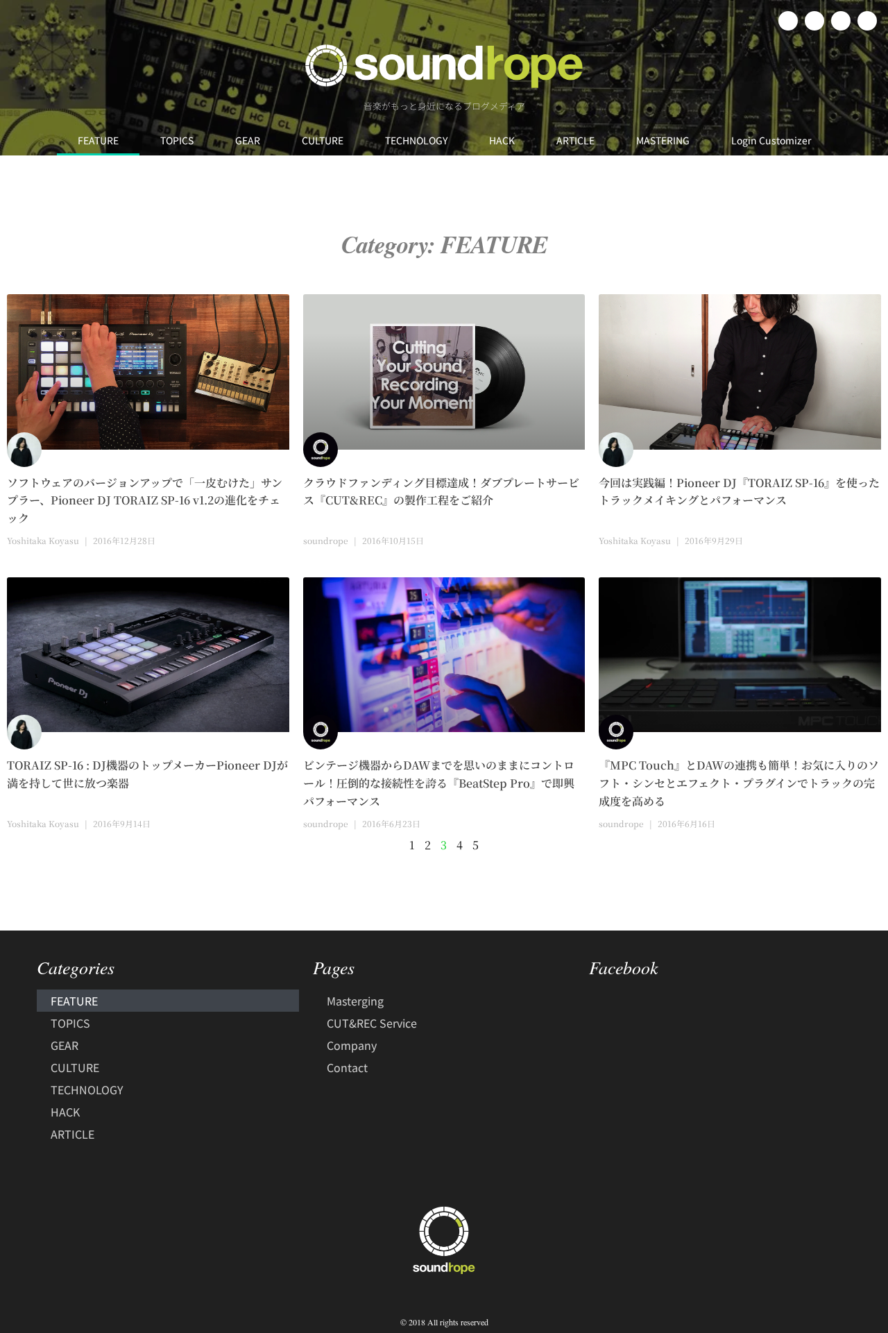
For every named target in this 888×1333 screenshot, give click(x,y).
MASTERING (663, 140)
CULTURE (322, 140)
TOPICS (177, 140)
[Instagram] (841, 21)
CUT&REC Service (372, 1022)
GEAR (247, 140)
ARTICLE (575, 140)
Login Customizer (771, 140)
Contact (347, 1067)
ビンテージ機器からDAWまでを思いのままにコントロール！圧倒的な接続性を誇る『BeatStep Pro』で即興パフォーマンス (438, 783)
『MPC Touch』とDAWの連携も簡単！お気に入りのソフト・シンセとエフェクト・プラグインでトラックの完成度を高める (739, 783)
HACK (502, 140)
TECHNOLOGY (416, 140)
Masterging (355, 1000)
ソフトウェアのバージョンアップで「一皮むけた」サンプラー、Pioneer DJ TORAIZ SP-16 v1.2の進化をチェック (144, 501)
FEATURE (98, 140)
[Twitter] (814, 21)
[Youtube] (867, 21)
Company (352, 1045)
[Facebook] (788, 21)
